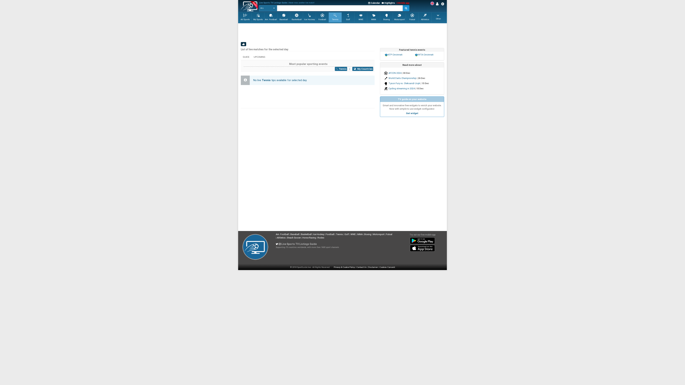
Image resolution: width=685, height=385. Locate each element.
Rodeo (321, 237)
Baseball (294, 234)
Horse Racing (309, 237)
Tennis (339, 234)
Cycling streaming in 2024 (402, 88)
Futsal (389, 234)
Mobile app (403, 3)
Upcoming (259, 57)
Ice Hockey (318, 234)
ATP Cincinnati (395, 54)
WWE (353, 234)
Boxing (367, 234)
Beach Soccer (294, 237)
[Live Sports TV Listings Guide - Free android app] (422, 240)
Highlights (389, 3)
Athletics (281, 237)
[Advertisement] (306, 32)
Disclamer (373, 267)
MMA (360, 234)
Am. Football (282, 234)
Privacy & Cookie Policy (344, 267)
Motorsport (378, 234)
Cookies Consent (387, 267)
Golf (346, 234)
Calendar (375, 3)
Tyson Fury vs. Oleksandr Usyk (404, 83)
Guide (246, 57)
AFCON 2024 (395, 73)
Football (330, 234)
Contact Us (361, 267)
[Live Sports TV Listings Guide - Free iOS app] (422, 247)
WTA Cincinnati (425, 54)
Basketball (306, 234)
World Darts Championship (402, 78)
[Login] (438, 4)
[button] (268, 8)
